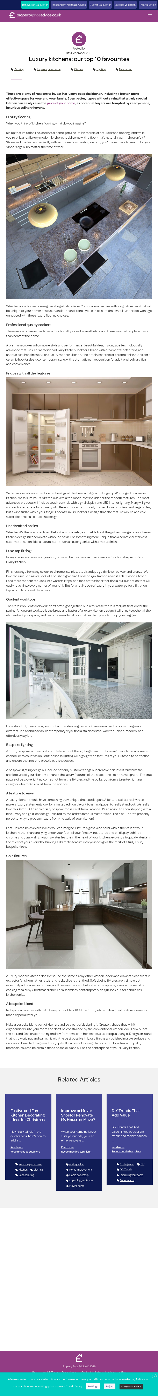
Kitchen (78, 69)
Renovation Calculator (35, 5)
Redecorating (26, 1175)
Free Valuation (148, 5)
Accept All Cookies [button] (131, 1386)
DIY (142, 1164)
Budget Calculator (100, 5)
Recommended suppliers (25, 1151)
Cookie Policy (74, 1386)
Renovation (125, 69)
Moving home (76, 1186)
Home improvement (80, 1169)
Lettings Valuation (125, 5)
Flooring (18, 69)
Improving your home (48, 69)
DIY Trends (126, 1169)
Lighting (101, 69)
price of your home (61, 103)
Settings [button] (93, 1386)
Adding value (76, 1164)
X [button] (154, 1376)
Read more (16, 1147)
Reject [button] (110, 1386)
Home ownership (78, 1175)
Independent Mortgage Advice (69, 5)
